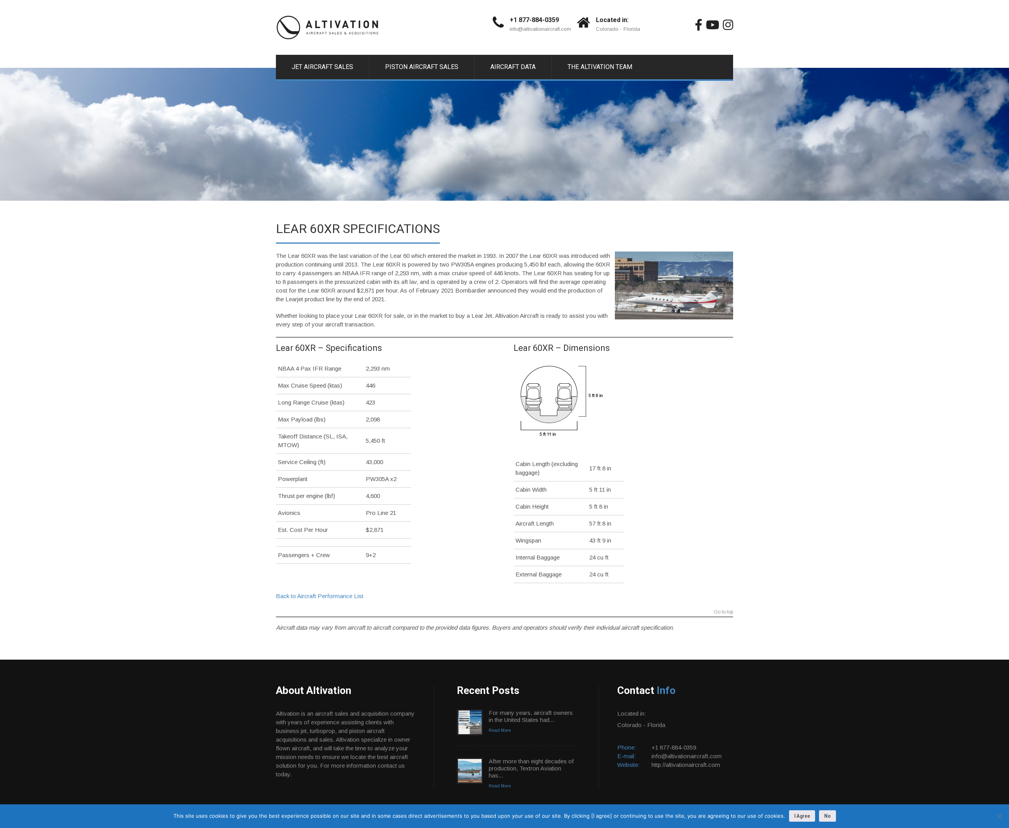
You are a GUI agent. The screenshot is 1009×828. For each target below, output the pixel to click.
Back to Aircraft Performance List (319, 596)
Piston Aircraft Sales (421, 67)
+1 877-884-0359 (534, 20)
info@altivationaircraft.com (540, 29)
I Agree (802, 816)
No (827, 816)
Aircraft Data (513, 67)
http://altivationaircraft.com (686, 764)
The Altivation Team (600, 67)
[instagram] (728, 25)
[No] (999, 816)
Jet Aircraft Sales (322, 67)
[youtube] (712, 25)
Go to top (723, 612)
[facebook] (698, 25)
